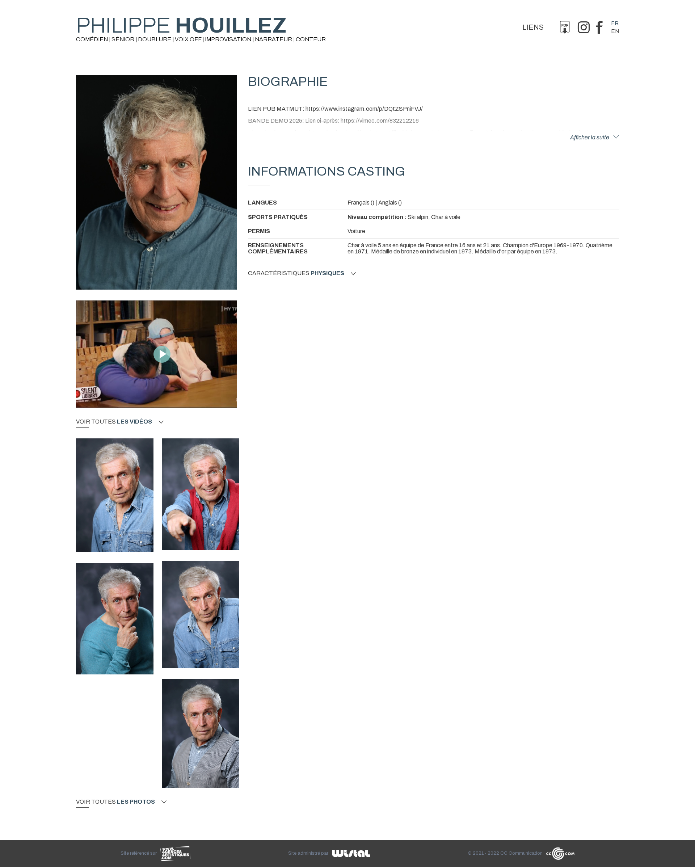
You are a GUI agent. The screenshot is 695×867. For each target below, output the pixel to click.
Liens (533, 27)
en (615, 31)
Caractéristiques (296, 273)
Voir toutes (114, 422)
